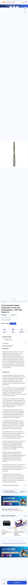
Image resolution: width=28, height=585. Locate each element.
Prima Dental (9, 345)
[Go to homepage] (4, 2)
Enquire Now (17, 582)
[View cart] (26, 2)
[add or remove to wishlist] (25, 12)
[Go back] (2, 2)
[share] (25, 8)
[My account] (24, 2)
